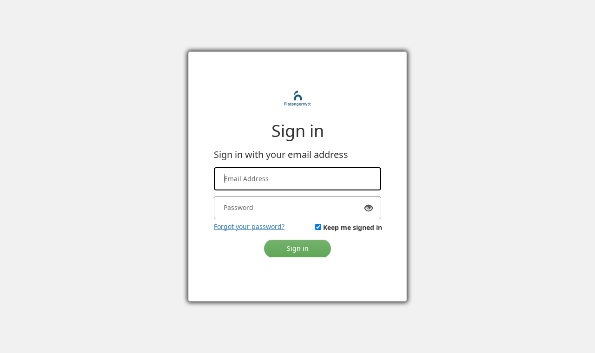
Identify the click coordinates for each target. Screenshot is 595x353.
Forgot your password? (249, 226)
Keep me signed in (352, 227)
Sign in (298, 248)
